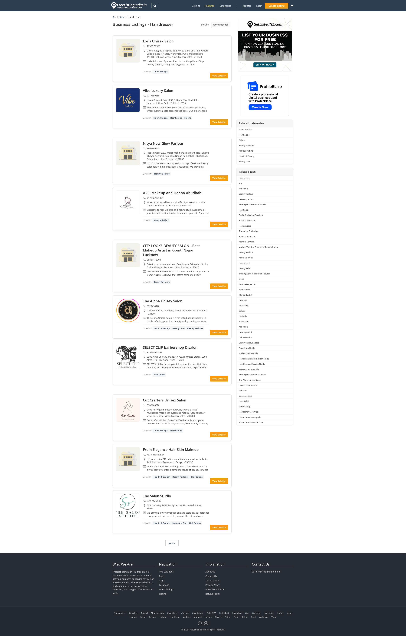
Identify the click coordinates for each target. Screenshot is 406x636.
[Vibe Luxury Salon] (128, 100)
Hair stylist (244, 401)
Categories (225, 5)
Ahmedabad (119, 613)
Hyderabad (269, 613)
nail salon (243, 188)
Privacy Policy (212, 584)
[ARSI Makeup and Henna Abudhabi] (128, 202)
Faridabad (224, 613)
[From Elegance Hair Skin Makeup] (128, 459)
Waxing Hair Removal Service (252, 374)
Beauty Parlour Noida (249, 342)
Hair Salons (176, 117)
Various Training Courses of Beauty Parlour (259, 247)
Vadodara (263, 617)
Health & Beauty (162, 328)
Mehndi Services (246, 241)
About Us (210, 571)
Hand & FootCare (247, 236)
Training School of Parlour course (254, 273)
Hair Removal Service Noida (252, 364)
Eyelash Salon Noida (248, 353)
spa (240, 183)
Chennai (185, 613)
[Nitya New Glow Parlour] (128, 153)
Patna (227, 617)
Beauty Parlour (246, 193)
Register (246, 5)
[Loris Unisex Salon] (128, 50)
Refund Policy (212, 593)
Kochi (142, 617)
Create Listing (277, 5)
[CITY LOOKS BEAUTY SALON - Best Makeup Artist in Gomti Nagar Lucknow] (128, 255)
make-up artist (246, 199)
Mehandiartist (245, 294)
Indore (280, 613)
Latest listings (166, 589)
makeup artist (245, 332)
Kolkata (152, 617)
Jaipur (289, 613)
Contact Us (211, 576)
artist (241, 278)
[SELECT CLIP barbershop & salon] (128, 357)
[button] (292, 6)
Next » (172, 542)
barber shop (244, 406)
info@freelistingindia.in (268, 571)
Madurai (186, 617)
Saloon (242, 310)
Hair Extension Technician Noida (254, 358)
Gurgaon (256, 613)
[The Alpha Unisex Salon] (128, 310)
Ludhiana (174, 617)
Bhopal (144, 613)
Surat (253, 617)
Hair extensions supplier (250, 417)
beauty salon (245, 268)
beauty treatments (248, 385)
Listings (196, 5)
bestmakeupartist (247, 284)
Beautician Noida (247, 348)
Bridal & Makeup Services (251, 215)
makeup (243, 300)
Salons (187, 117)
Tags (161, 580)
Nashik (218, 617)
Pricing (162, 593)
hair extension (245, 337)
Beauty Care (178, 328)
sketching (243, 305)
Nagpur (208, 617)
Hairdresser (244, 178)
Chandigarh (172, 613)
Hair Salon (244, 209)
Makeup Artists (161, 220)
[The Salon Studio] (128, 505)
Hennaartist (244, 289)
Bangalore (133, 613)
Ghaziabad (237, 613)
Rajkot (245, 617)
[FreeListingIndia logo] (129, 5)
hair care (243, 390)
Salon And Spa (161, 71)
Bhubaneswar (157, 613)
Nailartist (243, 316)
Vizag (273, 617)
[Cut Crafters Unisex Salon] (128, 409)
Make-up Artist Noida (249, 369)
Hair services (245, 225)
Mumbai (198, 617)
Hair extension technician (251, 422)
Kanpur (133, 617)
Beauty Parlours (162, 173)
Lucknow (163, 617)
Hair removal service (248, 411)
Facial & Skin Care (247, 220)
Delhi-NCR (211, 613)
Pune (235, 617)
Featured (210, 5)
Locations (164, 584)
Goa (247, 613)
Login (259, 5)
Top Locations (166, 571)
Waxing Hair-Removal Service (252, 204)
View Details (218, 75)
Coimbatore (197, 613)
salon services (245, 395)
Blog (161, 576)
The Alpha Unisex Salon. (250, 379)
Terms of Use (212, 580)
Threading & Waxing (248, 231)
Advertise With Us (214, 589)
